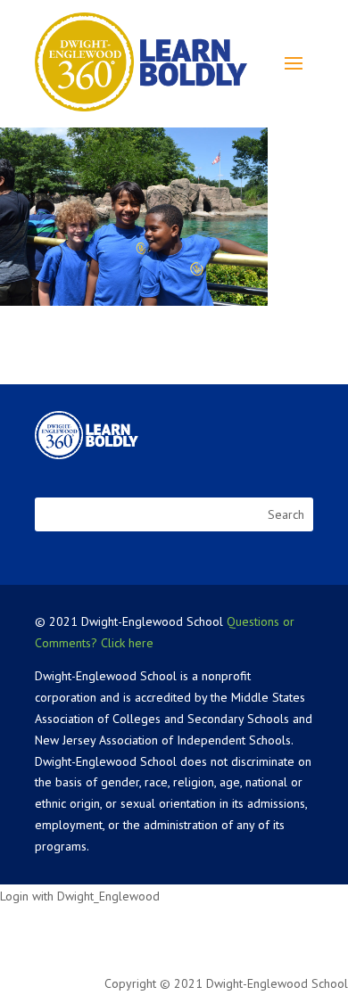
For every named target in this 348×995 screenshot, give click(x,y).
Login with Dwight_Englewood (80, 896)
